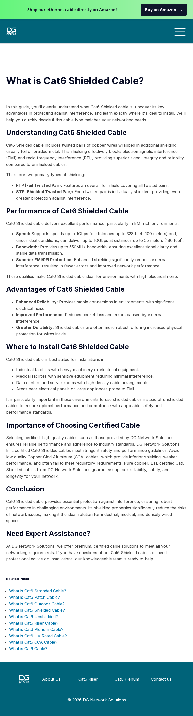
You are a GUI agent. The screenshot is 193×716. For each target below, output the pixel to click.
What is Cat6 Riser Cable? (33, 623)
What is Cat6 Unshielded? (33, 616)
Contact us (161, 679)
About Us (51, 679)
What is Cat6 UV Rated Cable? (38, 635)
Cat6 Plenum (127, 679)
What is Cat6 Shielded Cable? (37, 610)
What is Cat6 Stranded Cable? (37, 590)
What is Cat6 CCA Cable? (33, 642)
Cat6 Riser (88, 679)
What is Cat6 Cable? (28, 648)
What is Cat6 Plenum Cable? (36, 629)
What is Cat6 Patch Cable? (34, 597)
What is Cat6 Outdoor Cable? (37, 603)
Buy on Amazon (164, 10)
